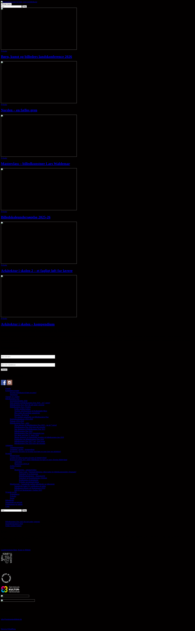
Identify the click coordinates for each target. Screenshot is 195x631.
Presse (12, 498)
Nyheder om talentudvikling (29, 482)
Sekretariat (13, 395)
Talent (12, 468)
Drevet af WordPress (8, 629)
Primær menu (6, 4)
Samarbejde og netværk (13, 502)
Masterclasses (15, 456)
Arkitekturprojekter (17, 447)
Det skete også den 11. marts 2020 (26, 435)
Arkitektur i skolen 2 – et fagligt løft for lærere (37, 271)
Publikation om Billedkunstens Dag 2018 (29, 439)
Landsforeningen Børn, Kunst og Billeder (16, 550)
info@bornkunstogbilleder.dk (11, 619)
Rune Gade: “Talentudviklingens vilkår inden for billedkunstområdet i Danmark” (48, 472)
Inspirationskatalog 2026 (18, 401)
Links (7, 506)
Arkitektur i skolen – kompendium (28, 324)
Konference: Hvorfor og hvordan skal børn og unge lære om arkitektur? (35, 452)
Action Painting (15, 466)
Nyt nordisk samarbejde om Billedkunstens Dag (31, 417)
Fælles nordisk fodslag (22, 409)
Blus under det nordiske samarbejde (27, 413)
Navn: (3, 353)
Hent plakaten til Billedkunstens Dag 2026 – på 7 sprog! (30, 403)
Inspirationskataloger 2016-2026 (21, 419)
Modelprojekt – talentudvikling (25, 470)
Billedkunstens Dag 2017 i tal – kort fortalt (29, 441)
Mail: (3, 361)
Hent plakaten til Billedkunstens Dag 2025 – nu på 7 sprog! (35, 425)
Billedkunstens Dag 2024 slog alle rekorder (29, 427)
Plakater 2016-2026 (17, 421)
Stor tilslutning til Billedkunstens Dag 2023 (29, 429)
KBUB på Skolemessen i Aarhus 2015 (28, 490)
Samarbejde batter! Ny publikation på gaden (30, 486)
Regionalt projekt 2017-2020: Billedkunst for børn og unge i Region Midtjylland (38, 460)
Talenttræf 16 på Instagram (28, 474)
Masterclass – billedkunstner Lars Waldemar (35, 164)
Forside (8, 389)
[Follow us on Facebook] (3, 382)
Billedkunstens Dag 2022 (23, 431)
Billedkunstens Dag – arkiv (19, 423)
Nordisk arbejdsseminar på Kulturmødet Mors (30, 411)
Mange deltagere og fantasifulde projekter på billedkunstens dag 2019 (39, 437)
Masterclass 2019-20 (21, 464)
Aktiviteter (18, 462)
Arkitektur (9, 445)
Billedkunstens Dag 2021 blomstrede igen (29, 433)
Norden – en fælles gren (19, 110)
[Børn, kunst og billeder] (9, 382)
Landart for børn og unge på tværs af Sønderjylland (28, 458)
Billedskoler (9, 500)
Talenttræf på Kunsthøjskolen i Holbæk (33, 478)
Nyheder (4, 51)
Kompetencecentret (12, 391)
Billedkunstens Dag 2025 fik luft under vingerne (27, 405)
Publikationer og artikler (14, 504)
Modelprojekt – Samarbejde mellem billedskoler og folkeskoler (32, 484)
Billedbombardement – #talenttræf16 (32, 476)
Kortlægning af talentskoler (28, 480)
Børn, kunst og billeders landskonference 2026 (36, 57)
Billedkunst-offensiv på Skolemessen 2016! (29, 488)
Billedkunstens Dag (12, 399)
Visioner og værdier (12, 397)
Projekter (8, 454)
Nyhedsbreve (14, 494)
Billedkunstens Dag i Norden (20, 407)
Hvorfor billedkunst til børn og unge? (23, 393)
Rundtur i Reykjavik (21, 415)
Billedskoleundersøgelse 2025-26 (25, 217)
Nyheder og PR (11, 492)
